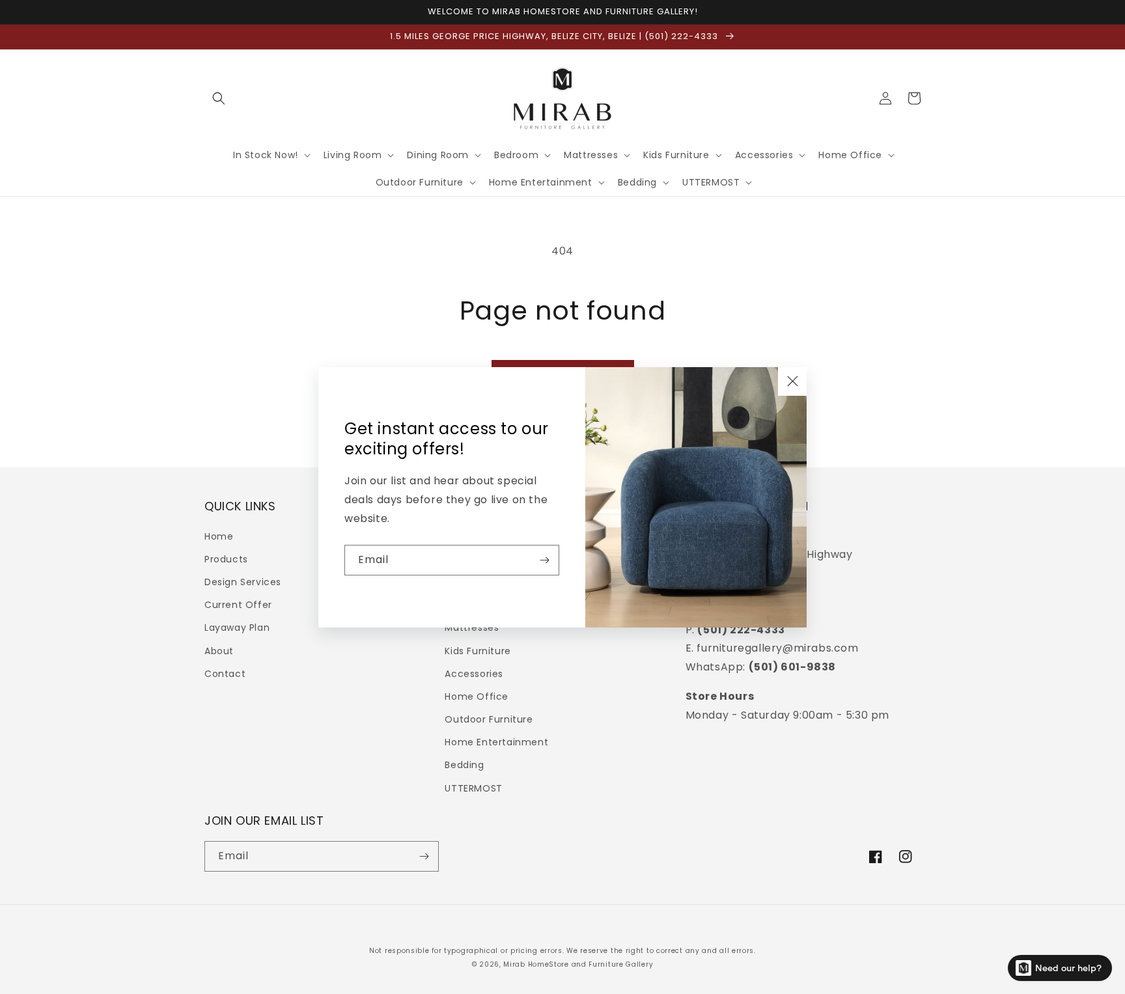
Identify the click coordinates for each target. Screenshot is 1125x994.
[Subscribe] (544, 560)
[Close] (792, 381)
